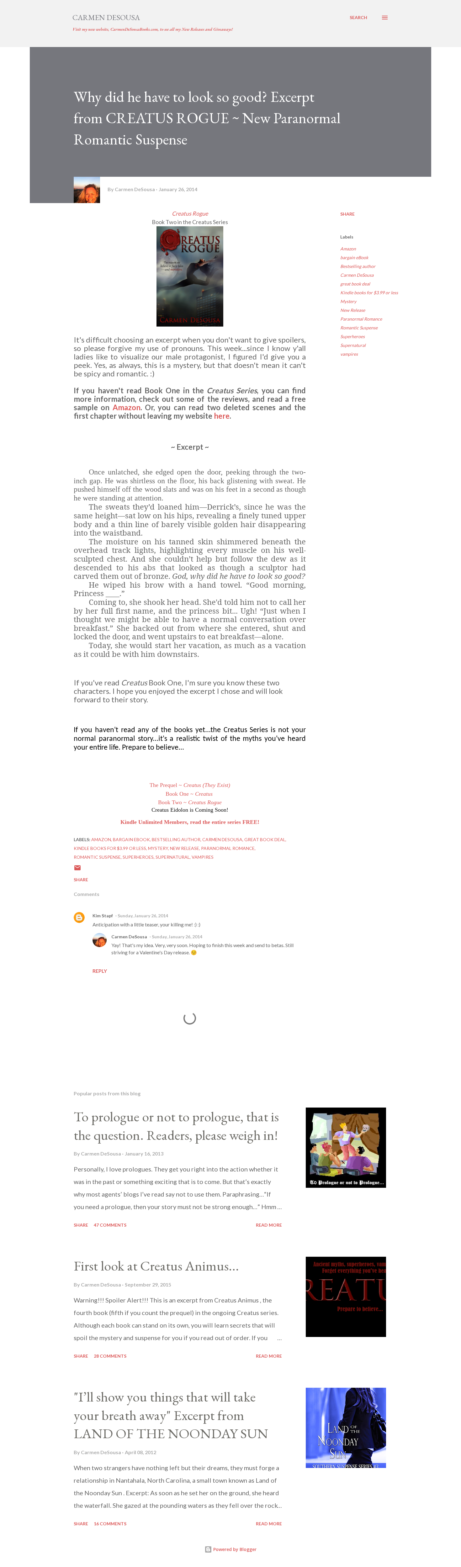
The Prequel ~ (190, 785)
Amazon (126, 407)
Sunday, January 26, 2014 (143, 915)
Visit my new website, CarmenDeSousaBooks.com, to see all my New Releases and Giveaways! (152, 29)
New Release (352, 310)
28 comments (110, 1356)
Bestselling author (357, 266)
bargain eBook (354, 257)
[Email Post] (77, 870)
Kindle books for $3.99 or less (369, 292)
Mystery (348, 301)
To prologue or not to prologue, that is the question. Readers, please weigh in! (176, 1126)
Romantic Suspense (359, 327)
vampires (349, 354)
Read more (269, 1225)
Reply (100, 971)
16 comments (110, 1523)
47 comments (110, 1225)
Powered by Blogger (234, 1549)
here (222, 415)
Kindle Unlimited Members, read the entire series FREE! (189, 822)
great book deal (355, 283)
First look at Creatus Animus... (156, 1266)
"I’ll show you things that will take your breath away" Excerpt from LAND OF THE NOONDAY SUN (171, 1415)
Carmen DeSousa (106, 17)
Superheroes (352, 336)
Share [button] (347, 214)
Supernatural (353, 345)
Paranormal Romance (361, 319)
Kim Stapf (103, 915)
